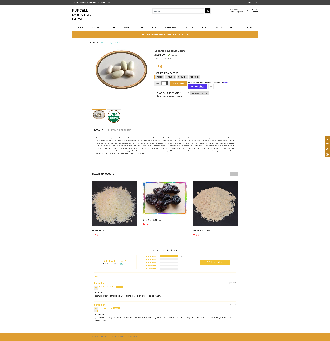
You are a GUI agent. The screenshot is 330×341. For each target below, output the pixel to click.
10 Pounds (194, 77)
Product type (160, 59)
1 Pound (159, 77)
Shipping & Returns (119, 130)
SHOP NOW (183, 34)
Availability (159, 55)
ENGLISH (251, 3)
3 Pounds (170, 77)
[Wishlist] (211, 86)
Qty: (157, 83)
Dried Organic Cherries (152, 220)
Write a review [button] (215, 262)
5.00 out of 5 (122, 261)
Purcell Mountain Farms (82, 14)
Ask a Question (200, 93)
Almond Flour (98, 230)
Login (232, 12)
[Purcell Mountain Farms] (203, 336)
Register (239, 12)
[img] (99, 283)
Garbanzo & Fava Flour (203, 230)
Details (98, 130)
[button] (151, 256)
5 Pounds (182, 77)
